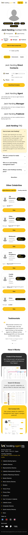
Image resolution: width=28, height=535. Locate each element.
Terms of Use (6, 488)
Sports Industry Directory (9, 509)
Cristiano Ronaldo (13, 455)
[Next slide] (26, 331)
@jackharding (20, 33)
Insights (22, 57)
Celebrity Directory (8, 464)
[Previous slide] (2, 331)
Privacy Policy (6, 492)
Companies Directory (8, 506)
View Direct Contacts (14, 85)
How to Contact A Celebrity (10, 499)
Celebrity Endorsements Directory (11, 471)
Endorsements (15, 57)
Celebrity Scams (7, 502)
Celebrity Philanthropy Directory (11, 474)
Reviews (5, 485)
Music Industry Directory (9, 481)
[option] (14, 331)
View (14, 210)
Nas (2, 455)
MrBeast (6, 455)
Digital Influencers (8, 23)
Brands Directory (7, 478)
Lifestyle (17, 23)
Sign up (20, 2)
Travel (22, 23)
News (4, 513)
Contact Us (6, 495)
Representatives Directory (9, 468)
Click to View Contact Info (14, 45)
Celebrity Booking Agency (9, 461)
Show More (14, 177)
